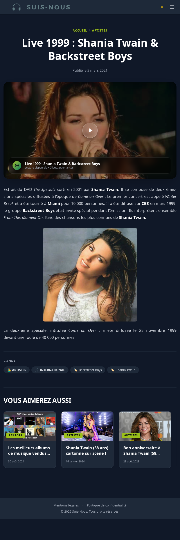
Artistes (99, 30)
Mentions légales (66, 505)
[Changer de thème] (162, 7)
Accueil (80, 30)
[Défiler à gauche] (5, 442)
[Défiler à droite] (174, 442)
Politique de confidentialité (106, 505)
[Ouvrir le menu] (172, 7)
